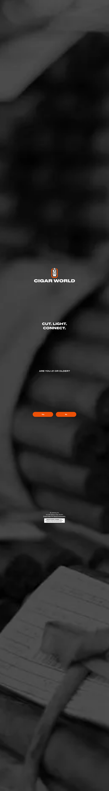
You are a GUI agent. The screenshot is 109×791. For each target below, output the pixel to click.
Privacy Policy (47, 516)
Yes (43, 414)
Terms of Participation (59, 516)
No (66, 414)
